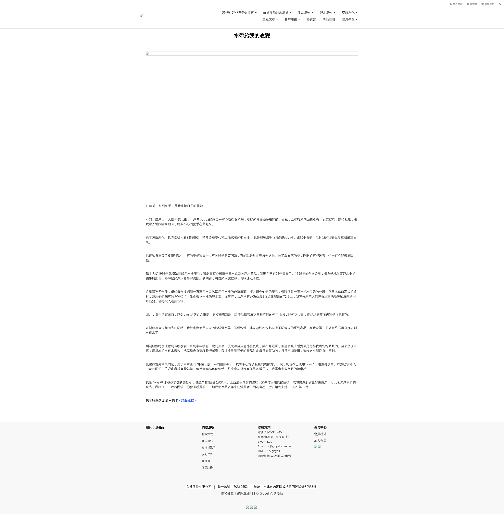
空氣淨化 (348, 12)
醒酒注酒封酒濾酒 (276, 12)
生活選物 (304, 12)
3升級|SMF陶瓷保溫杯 (238, 12)
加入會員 (320, 440)
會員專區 (348, 19)
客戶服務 (291, 19)
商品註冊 (329, 19)
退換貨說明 (209, 447)
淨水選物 (326, 12)
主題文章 (269, 19)
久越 (155, 427)
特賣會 (311, 19)
